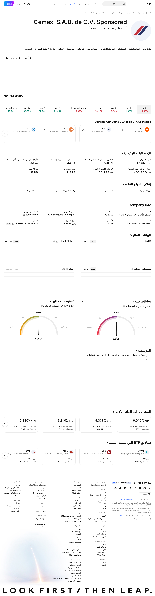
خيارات (103, 549)
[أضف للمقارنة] (121, 130)
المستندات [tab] (121, 49)
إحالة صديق (42, 490)
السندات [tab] (28, 49)
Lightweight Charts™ (12, 490)
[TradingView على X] (149, 488)
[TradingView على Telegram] (125, 488)
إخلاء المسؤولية (75, 565)
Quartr (120, 515)
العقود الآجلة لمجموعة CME (71, 516)
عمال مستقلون (40, 524)
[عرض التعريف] (138, 159)
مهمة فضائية (76, 531)
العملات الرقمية (100, 500)
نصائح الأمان (76, 576)
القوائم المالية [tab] (134, 49)
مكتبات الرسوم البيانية (13, 488)
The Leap (77, 508)
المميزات (77, 485)
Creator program (39, 493)
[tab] (93, 241)
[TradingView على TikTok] (120, 488)
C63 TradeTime (75, 555)
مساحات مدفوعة (40, 527)
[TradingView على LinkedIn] (130, 488)
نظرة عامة (77, 500)
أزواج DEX (102, 506)
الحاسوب (103, 565)
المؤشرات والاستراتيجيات (37, 519)
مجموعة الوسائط (75, 542)
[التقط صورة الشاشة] (32, 58)
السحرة (43, 521)
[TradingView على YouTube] (139, 488)
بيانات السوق (76, 490)
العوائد (104, 531)
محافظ (103, 544)
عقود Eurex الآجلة (74, 519)
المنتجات (96, 4)
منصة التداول (16, 496)
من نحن (78, 529)
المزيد (55, 4)
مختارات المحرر (40, 511)
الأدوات (18, 485)
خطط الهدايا (76, 493)
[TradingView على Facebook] (144, 488)
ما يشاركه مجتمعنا (39, 488)
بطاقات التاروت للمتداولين (71, 552)
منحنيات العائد (101, 547)
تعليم (44, 508)
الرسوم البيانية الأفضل (98, 485)
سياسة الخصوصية (74, 568)
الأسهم (104, 492)
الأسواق (72, 4)
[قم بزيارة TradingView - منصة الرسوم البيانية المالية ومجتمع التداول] (13, 96)
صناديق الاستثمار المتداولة (97, 495)
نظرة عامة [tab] (147, 49)
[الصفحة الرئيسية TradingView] (149, 4)
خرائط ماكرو (101, 552)
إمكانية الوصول (75, 573)
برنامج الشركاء (15, 508)
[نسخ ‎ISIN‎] (13, 224)
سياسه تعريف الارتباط (73, 570)
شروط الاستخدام (75, 562)
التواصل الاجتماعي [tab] (107, 49)
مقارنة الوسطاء (75, 506)
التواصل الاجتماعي (84, 4)
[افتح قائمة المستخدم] (18, 3)
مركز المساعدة (75, 537)
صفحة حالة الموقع (74, 581)
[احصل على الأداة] (27, 58)
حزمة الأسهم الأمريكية (73, 521)
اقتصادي (103, 529)
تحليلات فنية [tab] (92, 49)
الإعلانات (18, 503)
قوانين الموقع (41, 496)
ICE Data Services (127, 499)
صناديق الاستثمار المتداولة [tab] (45, 49)
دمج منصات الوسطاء (13, 506)
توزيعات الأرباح (101, 534)
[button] (92, 3)
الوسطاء (63, 4)
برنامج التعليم (16, 511)
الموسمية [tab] (70, 49)
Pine (104, 508)
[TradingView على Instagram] (135, 488)
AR (25, 4)
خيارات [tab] (61, 49)
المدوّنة (78, 534)
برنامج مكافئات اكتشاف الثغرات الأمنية (67, 578)
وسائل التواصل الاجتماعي (37, 485)
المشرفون (42, 498)
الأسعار (78, 488)
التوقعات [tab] (80, 49)
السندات (103, 498)
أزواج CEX (102, 503)
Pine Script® (101, 555)
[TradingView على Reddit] (115, 488)
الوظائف (78, 539)
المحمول (103, 562)
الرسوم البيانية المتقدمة (12, 493)
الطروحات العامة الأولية (98, 537)
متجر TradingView (74, 549)
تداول (44, 506)
